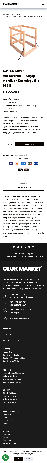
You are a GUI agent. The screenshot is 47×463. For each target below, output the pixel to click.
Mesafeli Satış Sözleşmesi (23, 254)
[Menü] (43, 4)
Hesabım (6, 434)
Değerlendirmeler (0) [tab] (23, 188)
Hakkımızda (7, 332)
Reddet (28, 459)
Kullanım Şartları (10, 376)
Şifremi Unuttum (9, 443)
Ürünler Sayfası (9, 338)
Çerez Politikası (9, 396)
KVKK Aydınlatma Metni (13, 382)
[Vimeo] (33, 247)
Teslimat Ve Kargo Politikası (15, 256)
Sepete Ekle (29, 144)
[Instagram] (21, 247)
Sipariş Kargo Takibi (11, 361)
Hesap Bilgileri (9, 352)
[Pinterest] (25, 247)
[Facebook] (14, 247)
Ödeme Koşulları (10, 402)
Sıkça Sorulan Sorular (12, 341)
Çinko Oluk (7, 420)
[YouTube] (29, 247)
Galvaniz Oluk (8, 423)
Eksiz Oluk (7, 414)
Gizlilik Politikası (9, 393)
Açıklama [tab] (23, 183)
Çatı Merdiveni (21, 155)
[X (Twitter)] (18, 247)
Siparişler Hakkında (35, 256)
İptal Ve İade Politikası (12, 379)
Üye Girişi (7, 440)
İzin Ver (18, 459)
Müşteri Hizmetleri (10, 335)
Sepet (5, 437)
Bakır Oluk (7, 417)
